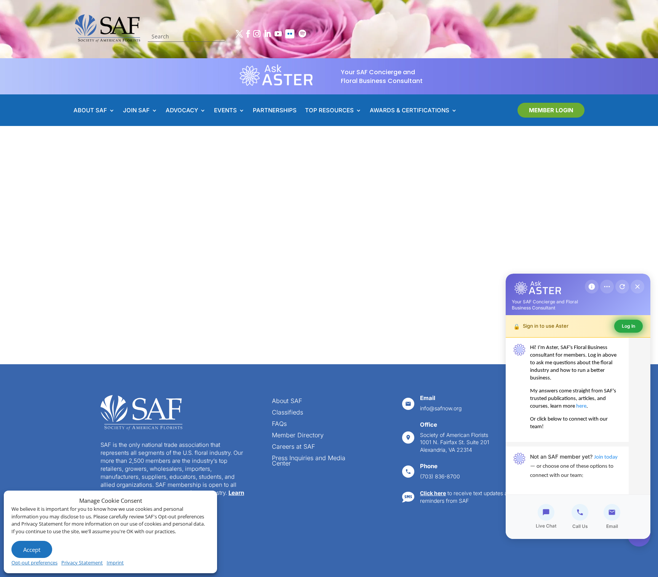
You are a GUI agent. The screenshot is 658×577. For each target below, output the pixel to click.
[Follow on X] (239, 34)
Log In (628, 326)
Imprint (115, 562)
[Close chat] (637, 286)
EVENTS (225, 111)
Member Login (551, 110)
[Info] (592, 286)
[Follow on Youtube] (278, 34)
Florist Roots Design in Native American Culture (182, 210)
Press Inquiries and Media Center (308, 461)
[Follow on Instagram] (256, 34)
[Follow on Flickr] (289, 33)
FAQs (279, 424)
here (581, 406)
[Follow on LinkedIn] (267, 34)
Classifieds (287, 413)
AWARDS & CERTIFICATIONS (409, 111)
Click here (433, 493)
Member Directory (298, 435)
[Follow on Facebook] (248, 34)
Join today (606, 457)
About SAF (287, 401)
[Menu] (607, 286)
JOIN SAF (136, 111)
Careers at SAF (293, 447)
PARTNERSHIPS (275, 111)
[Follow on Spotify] (302, 34)
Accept (31, 549)
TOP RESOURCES (329, 111)
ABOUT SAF (90, 111)
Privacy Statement (82, 562)
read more (161, 280)
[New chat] (622, 286)
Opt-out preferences (34, 562)
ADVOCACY (182, 111)
